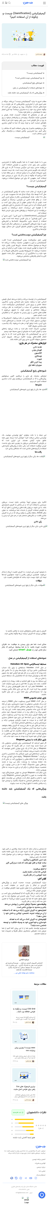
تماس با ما (42, 1171)
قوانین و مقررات (40, 1163)
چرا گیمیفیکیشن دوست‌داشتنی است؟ (28, 78)
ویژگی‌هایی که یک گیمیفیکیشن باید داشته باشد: (25, 92)
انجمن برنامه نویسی (38, 1159)
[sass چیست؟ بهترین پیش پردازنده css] (24, 1046)
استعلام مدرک (40, 1175)
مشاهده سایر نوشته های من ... (24, 973)
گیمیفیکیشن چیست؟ (34, 73)
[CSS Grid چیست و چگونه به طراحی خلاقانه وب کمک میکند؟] (24, 1007)
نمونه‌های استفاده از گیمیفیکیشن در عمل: (27, 87)
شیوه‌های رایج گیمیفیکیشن (32, 83)
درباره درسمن (41, 1167)
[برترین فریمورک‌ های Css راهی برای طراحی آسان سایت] (24, 1085)
